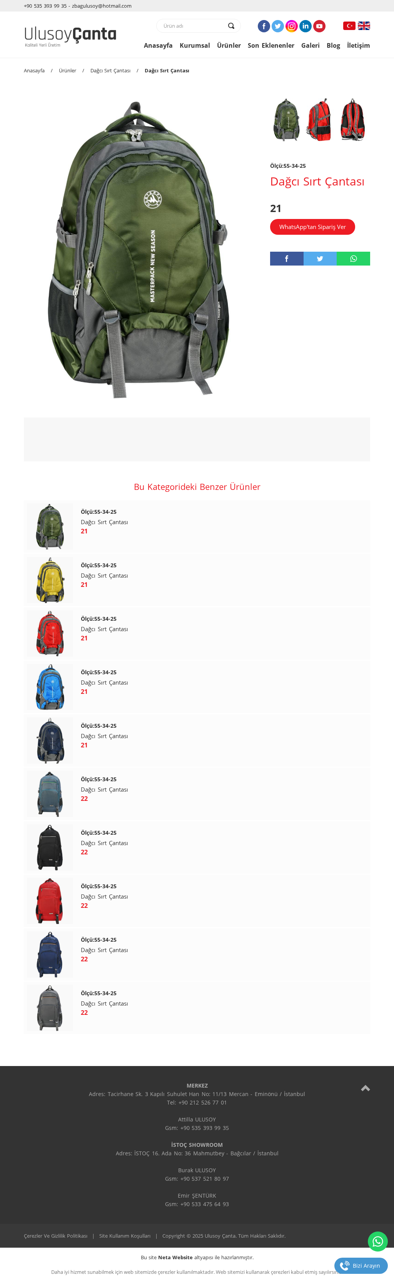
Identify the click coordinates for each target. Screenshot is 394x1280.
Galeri (310, 45)
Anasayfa (158, 45)
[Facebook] (264, 26)
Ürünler (229, 45)
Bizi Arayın (366, 1265)
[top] (365, 1087)
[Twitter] (278, 26)
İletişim (358, 45)
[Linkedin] (305, 26)
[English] (364, 26)
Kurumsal (195, 45)
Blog (333, 45)
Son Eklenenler (271, 45)
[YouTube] (319, 26)
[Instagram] (291, 26)
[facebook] (287, 259)
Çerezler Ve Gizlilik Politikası (55, 1235)
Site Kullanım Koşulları (124, 1235)
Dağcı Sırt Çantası (110, 70)
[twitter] (320, 259)
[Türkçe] (349, 26)
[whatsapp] (353, 259)
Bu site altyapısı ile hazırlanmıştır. (197, 1257)
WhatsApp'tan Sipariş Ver (312, 227)
